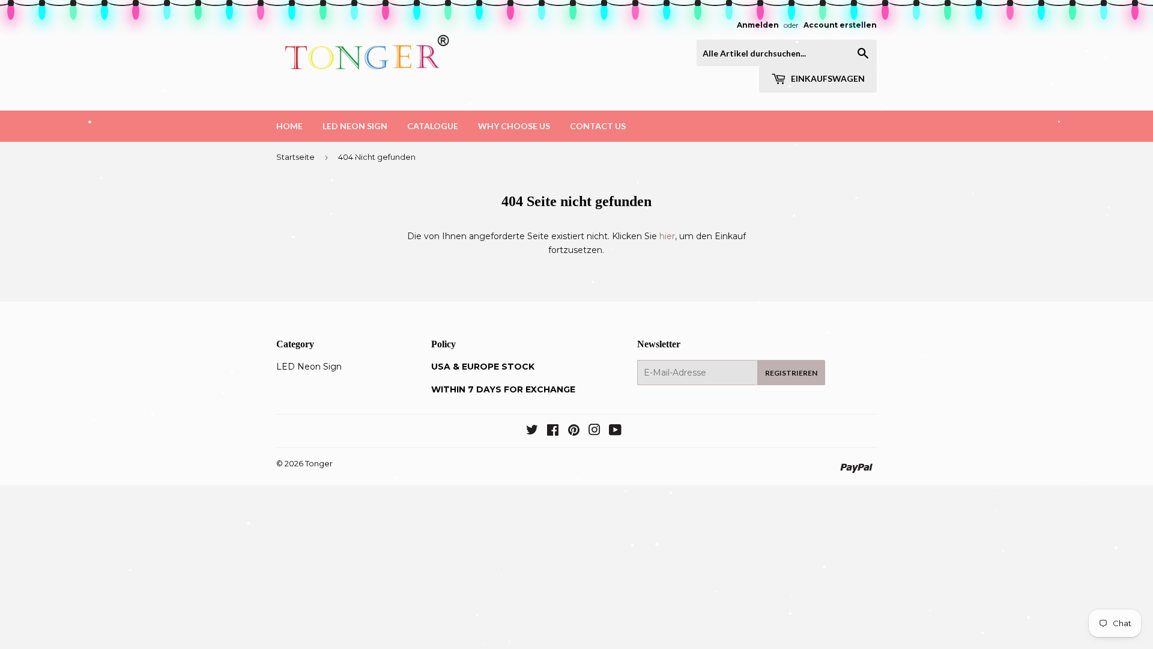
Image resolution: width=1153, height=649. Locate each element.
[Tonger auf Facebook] (552, 431)
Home (289, 126)
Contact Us (598, 126)
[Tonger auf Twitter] (532, 431)
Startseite (295, 157)
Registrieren (791, 372)
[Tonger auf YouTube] (615, 431)
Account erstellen (840, 24)
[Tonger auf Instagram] (595, 431)
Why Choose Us (514, 126)
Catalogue (432, 126)
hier (667, 236)
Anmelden (758, 24)
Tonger (319, 463)
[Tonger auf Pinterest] (573, 431)
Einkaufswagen (827, 78)
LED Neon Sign (354, 126)
